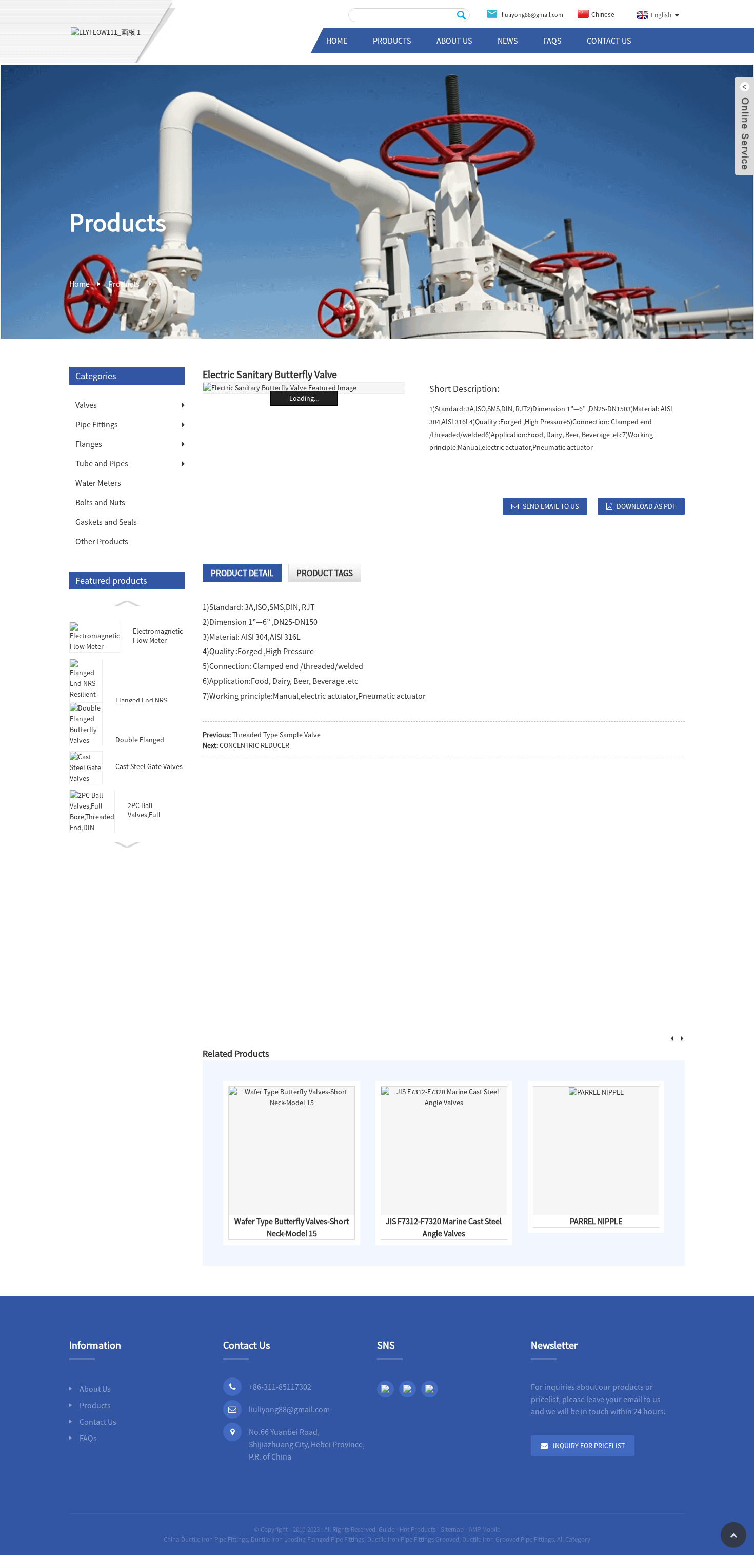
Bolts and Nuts (100, 502)
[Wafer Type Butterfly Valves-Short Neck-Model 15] (291, 1096)
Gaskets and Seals (106, 522)
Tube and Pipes (101, 463)
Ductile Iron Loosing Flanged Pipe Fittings (307, 1539)
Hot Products (417, 1529)
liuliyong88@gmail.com (289, 1409)
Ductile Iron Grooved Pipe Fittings (508, 1539)
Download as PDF (646, 506)
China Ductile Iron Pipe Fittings (206, 1539)
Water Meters (98, 483)
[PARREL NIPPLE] (596, 1091)
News (508, 40)
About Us (454, 40)
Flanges (88, 444)
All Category (573, 1539)
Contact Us (609, 40)
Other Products (101, 541)
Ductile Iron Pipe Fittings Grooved (413, 1539)
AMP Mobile (484, 1529)
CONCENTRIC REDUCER (254, 745)
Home (336, 40)
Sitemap (452, 1529)
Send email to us (551, 506)
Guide (386, 1529)
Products (392, 40)
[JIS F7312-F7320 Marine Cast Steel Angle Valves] (444, 1096)
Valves (86, 405)
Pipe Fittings (96, 424)
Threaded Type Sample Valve (276, 734)
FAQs (552, 40)
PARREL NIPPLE (596, 1221)
